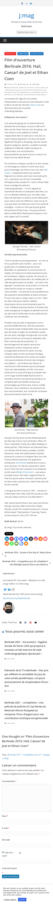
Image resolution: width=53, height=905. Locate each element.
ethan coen (44, 88)
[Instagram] (36, 539)
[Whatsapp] (11, 543)
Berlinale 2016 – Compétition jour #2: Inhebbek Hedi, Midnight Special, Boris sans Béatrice (25, 563)
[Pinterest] (11, 539)
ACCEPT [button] (22, 899)
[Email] (16, 543)
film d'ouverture (16, 90)
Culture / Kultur (37, 54)
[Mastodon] (21, 539)
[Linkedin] (7, 539)
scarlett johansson (30, 95)
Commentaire (9, 781)
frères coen (42, 90)
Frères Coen (35, 105)
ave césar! (30, 88)
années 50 (22, 88)
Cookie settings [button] (10, 900)
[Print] (40, 539)
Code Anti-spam (9, 868)
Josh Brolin (21, 462)
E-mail (5, 828)
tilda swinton (41, 95)
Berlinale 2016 (10, 54)
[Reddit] (7, 543)
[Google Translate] (21, 543)
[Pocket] (45, 539)
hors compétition (34, 92)
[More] (26, 543)
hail (18, 92)
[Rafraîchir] (20, 852)
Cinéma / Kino (23, 54)
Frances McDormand (30, 90)
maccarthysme (18, 95)
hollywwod (23, 92)
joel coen (44, 92)
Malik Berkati (24, 84)
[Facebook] (16, 539)
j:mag (26, 15)
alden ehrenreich (12, 88)
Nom (5, 816)
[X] (31, 539)
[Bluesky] (26, 539)
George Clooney (10, 92)
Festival (7, 90)
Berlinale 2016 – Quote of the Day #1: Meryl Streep (28, 554)
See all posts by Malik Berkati (16, 598)
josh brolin (8, 95)
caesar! (37, 88)
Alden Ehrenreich (25, 472)
